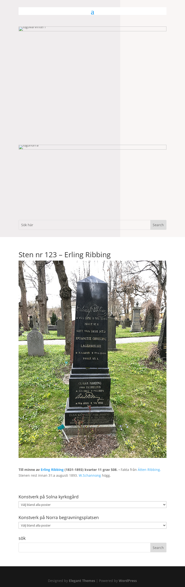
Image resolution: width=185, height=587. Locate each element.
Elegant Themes (82, 580)
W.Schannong (90, 475)
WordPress (128, 580)
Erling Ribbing (52, 469)
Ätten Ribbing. (149, 469)
